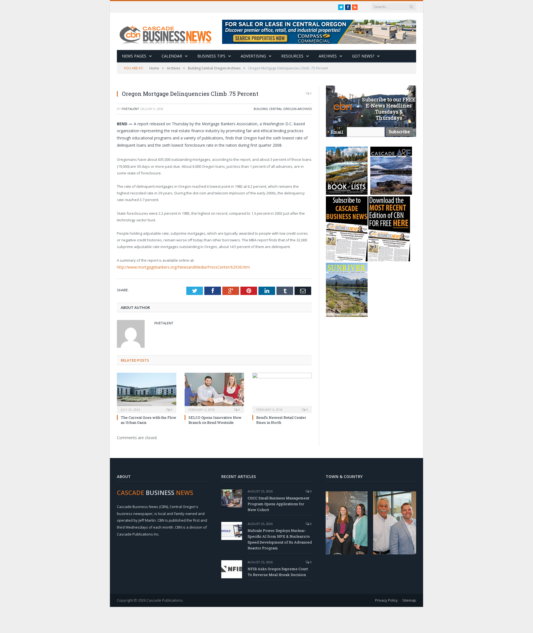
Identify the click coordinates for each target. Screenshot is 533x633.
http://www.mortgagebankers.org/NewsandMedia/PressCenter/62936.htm (179, 266)
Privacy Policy (386, 599)
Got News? (363, 56)
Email (337, 132)
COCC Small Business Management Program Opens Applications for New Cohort (278, 503)
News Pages (134, 56)
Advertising (253, 56)
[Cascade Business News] (168, 31)
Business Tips (211, 56)
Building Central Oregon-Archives (283, 109)
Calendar (172, 56)
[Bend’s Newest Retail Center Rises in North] (282, 391)
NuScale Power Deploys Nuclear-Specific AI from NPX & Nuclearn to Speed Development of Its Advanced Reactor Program (280, 538)
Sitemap (409, 599)
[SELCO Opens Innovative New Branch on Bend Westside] (214, 391)
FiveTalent (130, 109)
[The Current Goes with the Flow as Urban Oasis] (146, 391)
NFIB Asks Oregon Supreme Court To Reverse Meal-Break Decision (278, 571)
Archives (328, 56)
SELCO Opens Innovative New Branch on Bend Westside (215, 419)
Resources (292, 56)
